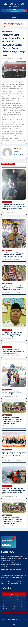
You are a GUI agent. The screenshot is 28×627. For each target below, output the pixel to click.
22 (10, 606)
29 (10, 609)
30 (14, 609)
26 (24, 606)
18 (21, 604)
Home (3, 21)
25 (21, 606)
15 (10, 604)
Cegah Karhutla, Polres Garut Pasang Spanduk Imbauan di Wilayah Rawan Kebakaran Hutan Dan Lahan (13, 288)
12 (24, 601)
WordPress (20, 619)
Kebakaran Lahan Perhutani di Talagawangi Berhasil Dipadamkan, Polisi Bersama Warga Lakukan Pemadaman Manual (13, 420)
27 (3, 609)
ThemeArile (16, 621)
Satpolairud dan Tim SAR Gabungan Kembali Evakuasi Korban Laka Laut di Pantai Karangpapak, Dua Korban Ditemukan (13, 491)
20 (3, 606)
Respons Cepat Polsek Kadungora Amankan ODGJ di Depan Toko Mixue (13, 393)
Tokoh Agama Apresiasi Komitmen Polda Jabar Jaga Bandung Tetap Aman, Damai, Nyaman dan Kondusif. (13, 334)
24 (17, 606)
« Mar (12, 611)
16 (14, 604)
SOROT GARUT (14, 4)
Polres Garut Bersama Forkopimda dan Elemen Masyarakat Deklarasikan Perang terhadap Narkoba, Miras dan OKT (14, 455)
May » (15, 611)
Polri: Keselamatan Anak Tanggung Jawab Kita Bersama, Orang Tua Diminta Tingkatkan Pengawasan (12, 254)
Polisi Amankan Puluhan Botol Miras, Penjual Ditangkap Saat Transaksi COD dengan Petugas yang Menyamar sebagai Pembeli (14, 207)
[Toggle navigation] (14, 16)
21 (6, 606)
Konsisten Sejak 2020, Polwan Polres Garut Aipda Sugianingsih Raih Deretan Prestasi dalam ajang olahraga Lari (13, 25)
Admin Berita (8, 58)
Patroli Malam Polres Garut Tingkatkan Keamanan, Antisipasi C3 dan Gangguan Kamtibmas (13, 351)
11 (21, 601)
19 (24, 604)
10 (17, 601)
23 (14, 606)
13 (3, 604)
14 (6, 604)
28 (6, 609)
